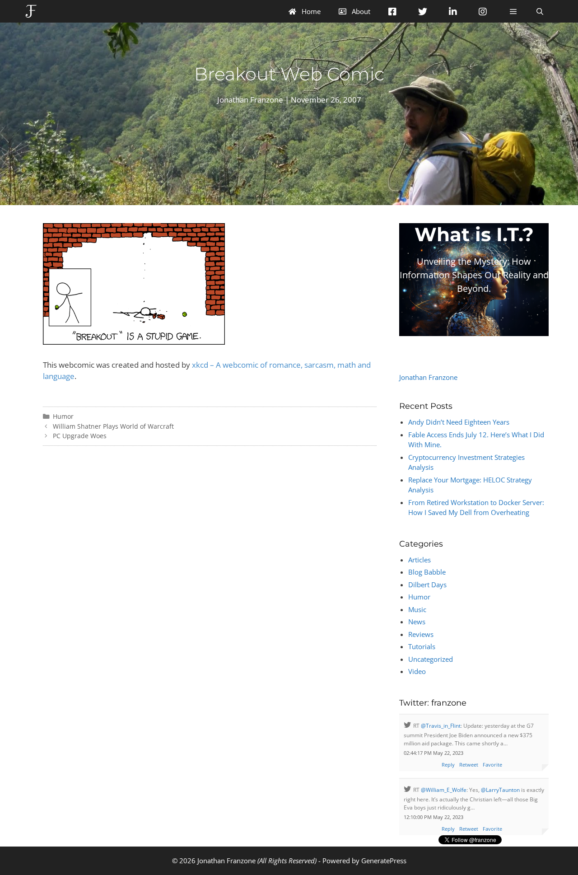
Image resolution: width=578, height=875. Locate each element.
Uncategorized (430, 659)
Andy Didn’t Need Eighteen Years (458, 421)
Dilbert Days (427, 584)
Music (417, 609)
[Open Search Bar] (540, 11)
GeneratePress (383, 860)
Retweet (468, 764)
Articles (419, 559)
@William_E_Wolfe (443, 790)
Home (310, 11)
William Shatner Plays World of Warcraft (113, 426)
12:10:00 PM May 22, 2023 (433, 817)
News (416, 621)
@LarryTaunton (500, 790)
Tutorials (421, 646)
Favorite (492, 764)
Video (417, 671)
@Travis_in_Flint (441, 726)
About (360, 11)
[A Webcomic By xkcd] (134, 342)
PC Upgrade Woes (80, 435)
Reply (448, 764)
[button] (512, 11)
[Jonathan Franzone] (33, 11)
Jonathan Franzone (428, 377)
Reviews (421, 634)
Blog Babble (427, 571)
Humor (63, 416)
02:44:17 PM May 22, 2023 (433, 752)
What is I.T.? (474, 234)
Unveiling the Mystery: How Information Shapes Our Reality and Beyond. (474, 275)
